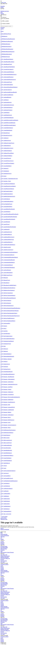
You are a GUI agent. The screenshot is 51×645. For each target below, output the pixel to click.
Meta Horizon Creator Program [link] (7, 552)
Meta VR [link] (2, 536)
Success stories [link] (4, 560)
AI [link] (1, 538)
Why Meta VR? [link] (4, 554)
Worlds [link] (2, 539)
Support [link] (2, 569)
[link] (3, 2)
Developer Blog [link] (4, 546)
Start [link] (1, 551)
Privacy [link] (2, 566)
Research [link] (2, 542)
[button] (25, 1)
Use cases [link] (3, 562)
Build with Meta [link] (4, 534)
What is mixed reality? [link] (5, 556)
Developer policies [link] (4, 564)
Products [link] (2, 544)
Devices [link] (2, 559)
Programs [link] (3, 550)
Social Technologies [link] (5, 535)
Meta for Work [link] (4, 548)
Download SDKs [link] (4, 547)
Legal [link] (2, 565)
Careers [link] (2, 541)
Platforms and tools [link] (5, 557)
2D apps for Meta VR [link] (5, 558)
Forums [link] (2, 568)
